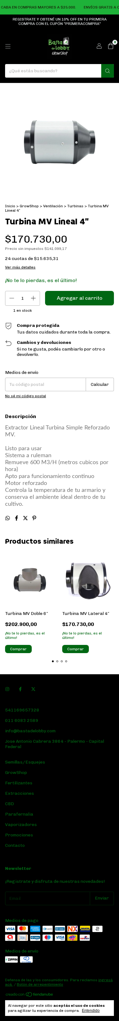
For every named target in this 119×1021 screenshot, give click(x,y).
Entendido (91, 1010)
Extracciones (19, 793)
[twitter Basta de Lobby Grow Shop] (33, 689)
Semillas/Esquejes (25, 762)
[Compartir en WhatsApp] (8, 518)
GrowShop (29, 206)
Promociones (19, 835)
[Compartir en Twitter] (26, 518)
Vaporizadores (21, 824)
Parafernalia (19, 814)
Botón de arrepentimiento (40, 984)
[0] (110, 46)
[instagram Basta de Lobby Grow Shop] (7, 689)
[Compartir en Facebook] (17, 518)
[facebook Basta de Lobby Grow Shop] (20, 689)
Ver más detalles (20, 267)
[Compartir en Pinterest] (34, 518)
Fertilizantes (18, 783)
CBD (9, 803)
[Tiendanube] (29, 996)
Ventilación (53, 206)
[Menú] (8, 46)
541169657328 (22, 710)
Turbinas (75, 206)
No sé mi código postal (25, 396)
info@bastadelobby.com (30, 731)
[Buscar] (107, 71)
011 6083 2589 (21, 720)
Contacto (15, 845)
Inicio (10, 206)
